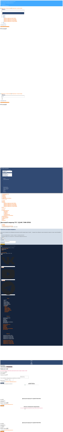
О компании (6, 301)
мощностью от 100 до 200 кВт (8, 338)
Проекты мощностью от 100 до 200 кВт (10, 21)
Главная (4, 15)
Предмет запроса (3, 428)
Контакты (4, 23)
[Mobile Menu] (1, 7)
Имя (1, 399)
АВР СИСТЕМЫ (6, 184)
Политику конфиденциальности (11, 381)
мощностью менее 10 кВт (7, 335)
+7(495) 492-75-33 (3, 249)
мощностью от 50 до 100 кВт (8, 342)
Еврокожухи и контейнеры (9, 185)
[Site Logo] (11, 8)
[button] (3, 9)
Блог (3, 22)
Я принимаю (8, 381)
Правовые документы (3, 349)
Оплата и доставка (7, 304)
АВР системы (5, 329)
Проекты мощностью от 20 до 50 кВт (10, 19)
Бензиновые (6, 212)
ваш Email (2, 373)
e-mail (2, 250)
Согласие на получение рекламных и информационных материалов (9, 356)
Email (1, 427)
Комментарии (2, 380)
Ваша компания (2, 372)
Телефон (2, 239)
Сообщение (2, 242)
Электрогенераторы (6, 170)
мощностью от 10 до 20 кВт (8, 336)
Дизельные (4, 172)
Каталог (4, 16)
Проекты (4, 17)
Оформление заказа (9, 366)
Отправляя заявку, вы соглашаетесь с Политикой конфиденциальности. (14, 236)
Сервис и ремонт (7, 303)
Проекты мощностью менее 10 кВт (10, 18)
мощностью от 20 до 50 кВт (8, 337)
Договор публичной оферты (4, 352)
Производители (5, 187)
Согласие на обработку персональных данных (6, 355)
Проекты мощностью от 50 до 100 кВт (10, 20)
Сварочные (4, 173)
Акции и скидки (6, 302)
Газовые (3, 195)
